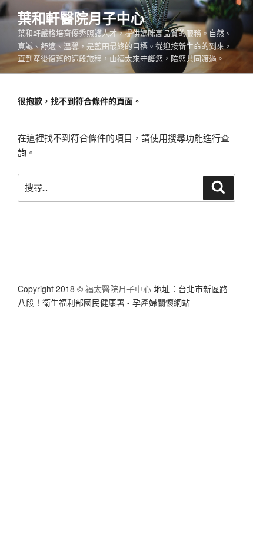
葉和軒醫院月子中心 (81, 18)
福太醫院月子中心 (118, 289)
